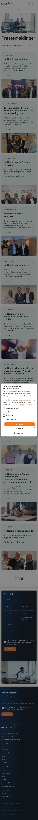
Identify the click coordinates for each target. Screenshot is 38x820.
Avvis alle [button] (19, 429)
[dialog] (19, 410)
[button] (19, 433)
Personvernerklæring (25, 404)
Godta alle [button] (19, 424)
